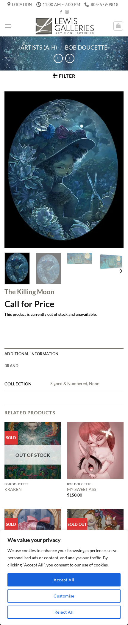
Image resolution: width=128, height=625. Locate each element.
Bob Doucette (86, 47)
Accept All (64, 579)
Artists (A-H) (39, 47)
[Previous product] (69, 58)
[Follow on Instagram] (67, 12)
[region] (64, 577)
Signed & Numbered (68, 383)
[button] (8, 26)
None (94, 383)
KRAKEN (13, 489)
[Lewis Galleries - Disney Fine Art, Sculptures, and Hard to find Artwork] (64, 26)
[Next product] (58, 58)
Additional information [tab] (31, 353)
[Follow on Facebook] (61, 12)
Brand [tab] (11, 365)
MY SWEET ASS (81, 489)
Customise (64, 595)
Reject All (64, 612)
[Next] (113, 170)
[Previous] (14, 170)
